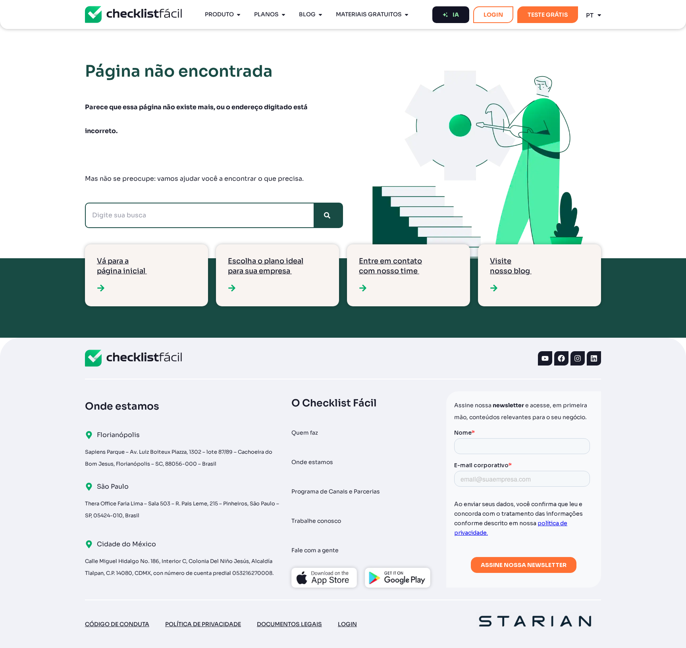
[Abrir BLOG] (320, 14)
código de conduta (117, 624)
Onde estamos (312, 462)
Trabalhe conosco (316, 520)
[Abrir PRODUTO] (238, 14)
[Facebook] (561, 358)
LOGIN (347, 624)
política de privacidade (203, 624)
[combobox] (199, 215)
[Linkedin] (594, 358)
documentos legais (289, 624)
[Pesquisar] (328, 215)
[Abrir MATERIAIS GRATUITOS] (406, 14)
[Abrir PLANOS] (283, 14)
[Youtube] (545, 358)
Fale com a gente (315, 550)
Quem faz (304, 432)
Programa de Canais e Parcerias (335, 491)
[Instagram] (577, 358)
